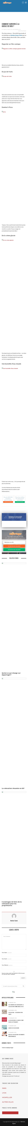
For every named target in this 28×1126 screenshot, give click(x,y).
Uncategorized (22, 31)
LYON (4, 1093)
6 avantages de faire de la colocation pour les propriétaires (12, 903)
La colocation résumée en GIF (13, 788)
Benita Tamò (6, 29)
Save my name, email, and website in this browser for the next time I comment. (13, 974)
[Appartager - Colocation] (7, 2)
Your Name (6, 952)
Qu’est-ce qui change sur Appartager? (11, 674)
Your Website (7, 965)
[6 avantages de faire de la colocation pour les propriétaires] (14, 845)
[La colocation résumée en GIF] (14, 732)
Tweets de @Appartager (7, 1047)
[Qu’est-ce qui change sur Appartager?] (14, 616)
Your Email (6, 958)
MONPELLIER (7, 1097)
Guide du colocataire (13, 1028)
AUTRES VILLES (7, 1102)
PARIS (4, 1088)
